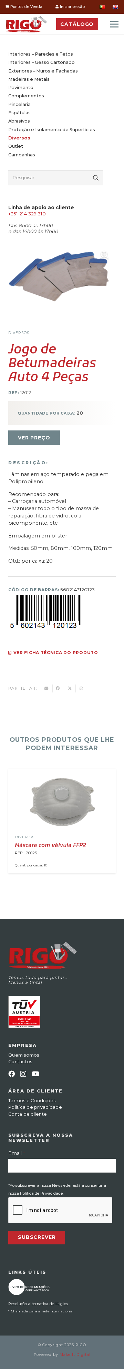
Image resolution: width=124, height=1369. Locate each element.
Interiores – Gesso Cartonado (41, 62)
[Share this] (58, 688)
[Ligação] (62, 801)
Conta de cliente (27, 1114)
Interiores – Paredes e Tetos (40, 54)
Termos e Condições (32, 1100)
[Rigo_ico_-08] (29, 1287)
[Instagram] (23, 1074)
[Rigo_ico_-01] (26, 24)
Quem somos (23, 1055)
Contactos (20, 1061)
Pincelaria (19, 104)
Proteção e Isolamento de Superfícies (51, 129)
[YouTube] (35, 1073)
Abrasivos (19, 121)
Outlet (15, 146)
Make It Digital (75, 1354)
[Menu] (114, 24)
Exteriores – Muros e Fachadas (43, 71)
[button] (105, 255)
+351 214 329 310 (27, 213)
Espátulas (19, 112)
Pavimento (20, 87)
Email (16, 1153)
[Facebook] (11, 1073)
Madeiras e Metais (29, 79)
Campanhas (21, 154)
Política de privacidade (35, 1107)
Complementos (26, 95)
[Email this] (47, 688)
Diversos (19, 137)
